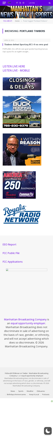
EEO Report (9, 244)
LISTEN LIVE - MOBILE (16, 70)
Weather (30, 391)
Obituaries (41, 391)
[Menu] (4, 3)
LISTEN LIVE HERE (14, 66)
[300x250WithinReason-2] (22, 165)
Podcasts (45, 394)
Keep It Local (34, 394)
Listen (32, 3)
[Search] (49, 3)
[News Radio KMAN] (9, 3)
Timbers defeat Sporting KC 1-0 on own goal (26, 44)
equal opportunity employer (28, 323)
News (13, 391)
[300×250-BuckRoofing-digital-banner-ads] (22, 127)
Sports (20, 391)
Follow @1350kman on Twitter (16, 373)
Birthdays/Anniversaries (16, 394)
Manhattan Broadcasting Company (25, 319)
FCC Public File (11, 253)
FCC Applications (13, 261)
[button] (48, 431)
